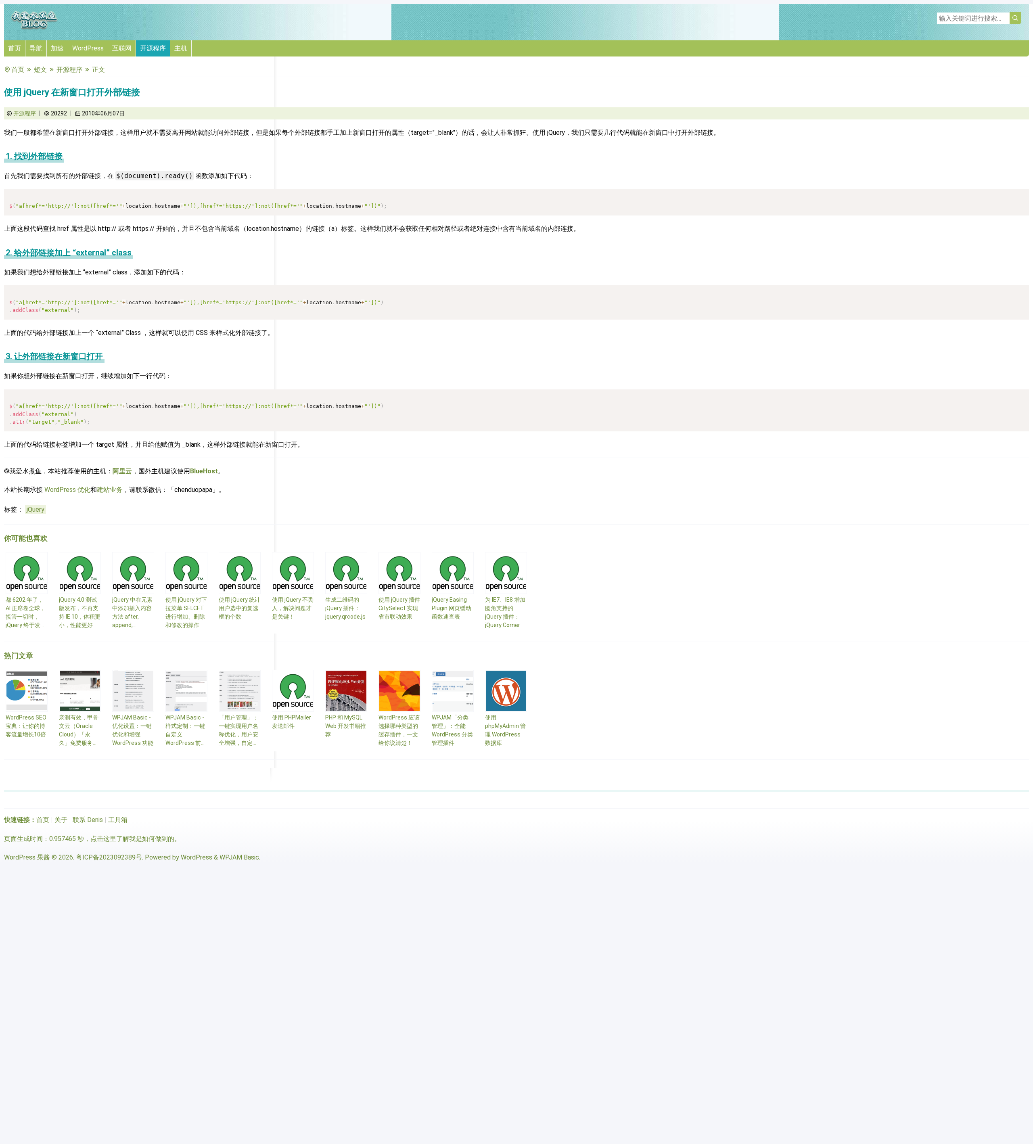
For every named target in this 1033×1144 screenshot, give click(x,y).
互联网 (122, 48)
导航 (35, 48)
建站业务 (110, 490)
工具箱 (118, 820)
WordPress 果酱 (27, 857)
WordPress (88, 48)
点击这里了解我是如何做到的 (132, 839)
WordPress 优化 (67, 490)
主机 (180, 48)
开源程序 (153, 48)
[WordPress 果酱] (34, 28)
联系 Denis (88, 820)
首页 (14, 48)
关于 (60, 820)
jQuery (35, 509)
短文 (40, 69)
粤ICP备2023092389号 (109, 857)
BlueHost (204, 471)
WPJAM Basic (239, 857)
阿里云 (122, 471)
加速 (57, 48)
